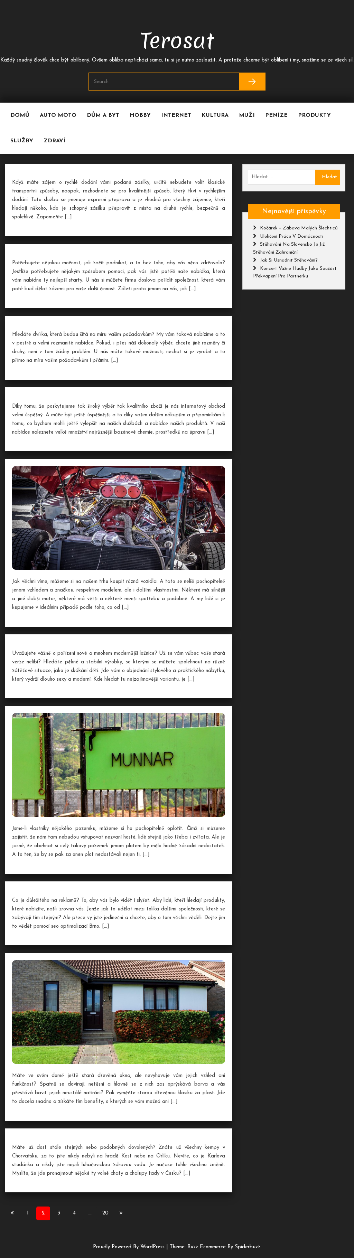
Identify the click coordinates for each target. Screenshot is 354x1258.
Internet (176, 115)
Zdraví (54, 141)
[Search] (252, 81)
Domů (19, 115)
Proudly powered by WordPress (129, 1247)
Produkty (314, 115)
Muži (247, 115)
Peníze (276, 115)
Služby (21, 141)
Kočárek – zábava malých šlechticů (299, 228)
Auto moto (58, 115)
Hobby (140, 115)
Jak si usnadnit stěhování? (289, 260)
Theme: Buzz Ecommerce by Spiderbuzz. (215, 1247)
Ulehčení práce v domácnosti (291, 236)
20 (105, 1213)
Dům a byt (103, 115)
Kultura (215, 115)
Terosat (177, 39)
